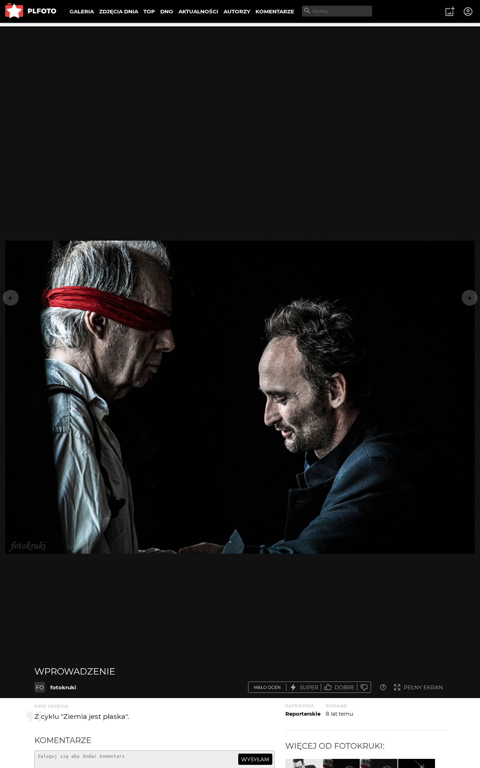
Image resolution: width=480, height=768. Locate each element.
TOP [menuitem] (149, 11)
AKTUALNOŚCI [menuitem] (198, 11)
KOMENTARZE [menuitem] (274, 11)
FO (40, 687)
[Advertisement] (240, 75)
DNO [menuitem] (166, 11)
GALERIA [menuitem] (82, 11)
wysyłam (255, 759)
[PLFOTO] (30, 11)
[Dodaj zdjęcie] (449, 11)
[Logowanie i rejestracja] (468, 11)
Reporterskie (302, 713)
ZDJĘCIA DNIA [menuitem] (118, 11)
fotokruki (63, 687)
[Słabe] (364, 687)
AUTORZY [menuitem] (236, 11)
